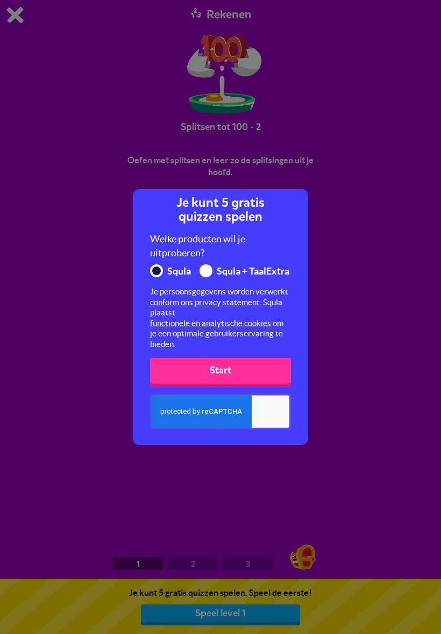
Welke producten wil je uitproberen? (197, 245)
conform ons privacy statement (205, 302)
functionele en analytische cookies (210, 323)
